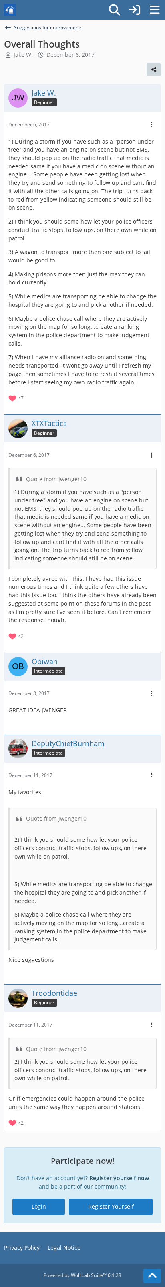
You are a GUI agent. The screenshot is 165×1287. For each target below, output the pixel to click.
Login (39, 1206)
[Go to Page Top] (152, 1276)
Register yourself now (119, 1178)
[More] (152, 124)
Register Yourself (111, 1206)
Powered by (82, 1275)
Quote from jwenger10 (56, 479)
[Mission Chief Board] (10, 10)
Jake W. (23, 54)
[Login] (135, 10)
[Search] (115, 10)
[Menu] (155, 10)
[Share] (154, 69)
